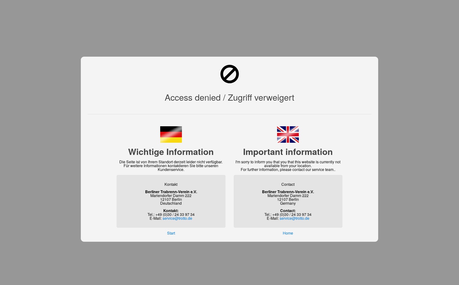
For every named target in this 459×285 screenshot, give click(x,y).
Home (288, 233)
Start (171, 233)
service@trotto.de (177, 218)
